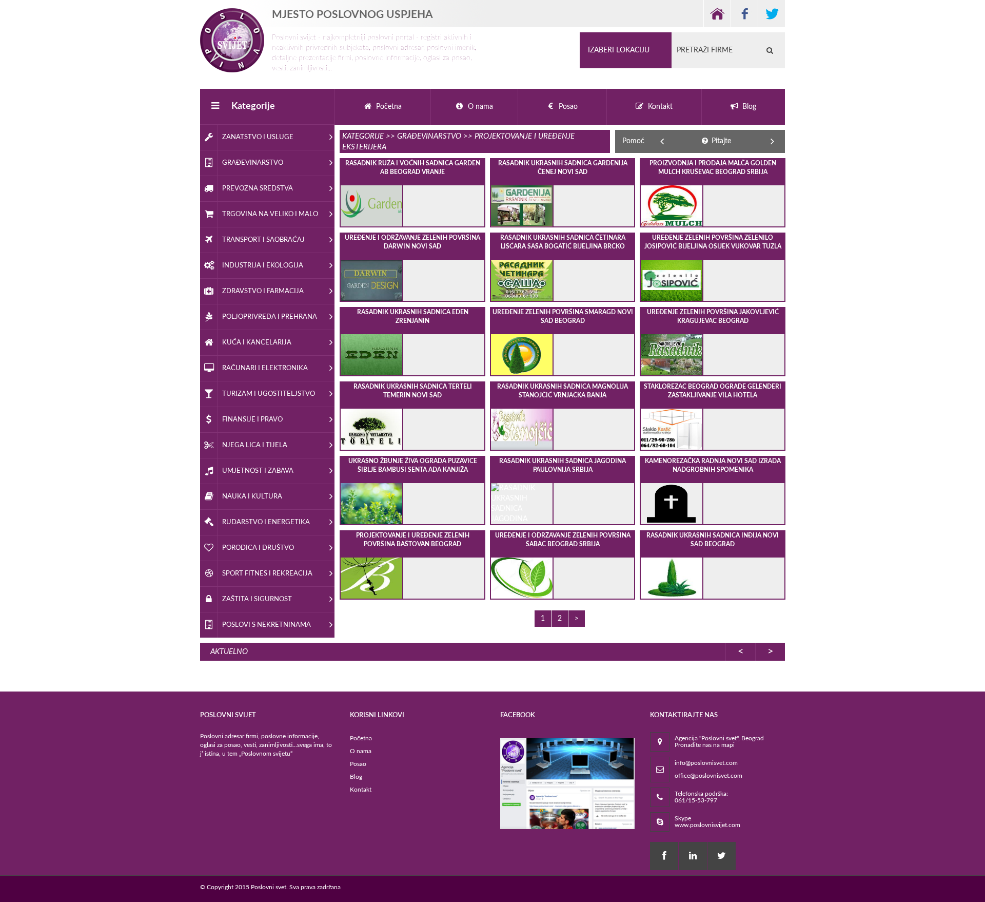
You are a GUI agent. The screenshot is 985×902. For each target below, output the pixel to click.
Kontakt (360, 789)
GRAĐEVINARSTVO (429, 136)
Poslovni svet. (269, 887)
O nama (360, 751)
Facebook (744, 13)
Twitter (771, 13)
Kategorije (253, 106)
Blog (356, 777)
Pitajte (720, 141)
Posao (358, 764)
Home (717, 13)
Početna (361, 738)
